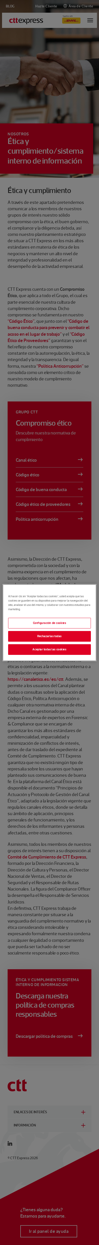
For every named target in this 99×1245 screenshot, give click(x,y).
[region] (50, 622)
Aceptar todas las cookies (49, 649)
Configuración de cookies (49, 623)
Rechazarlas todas (49, 636)
